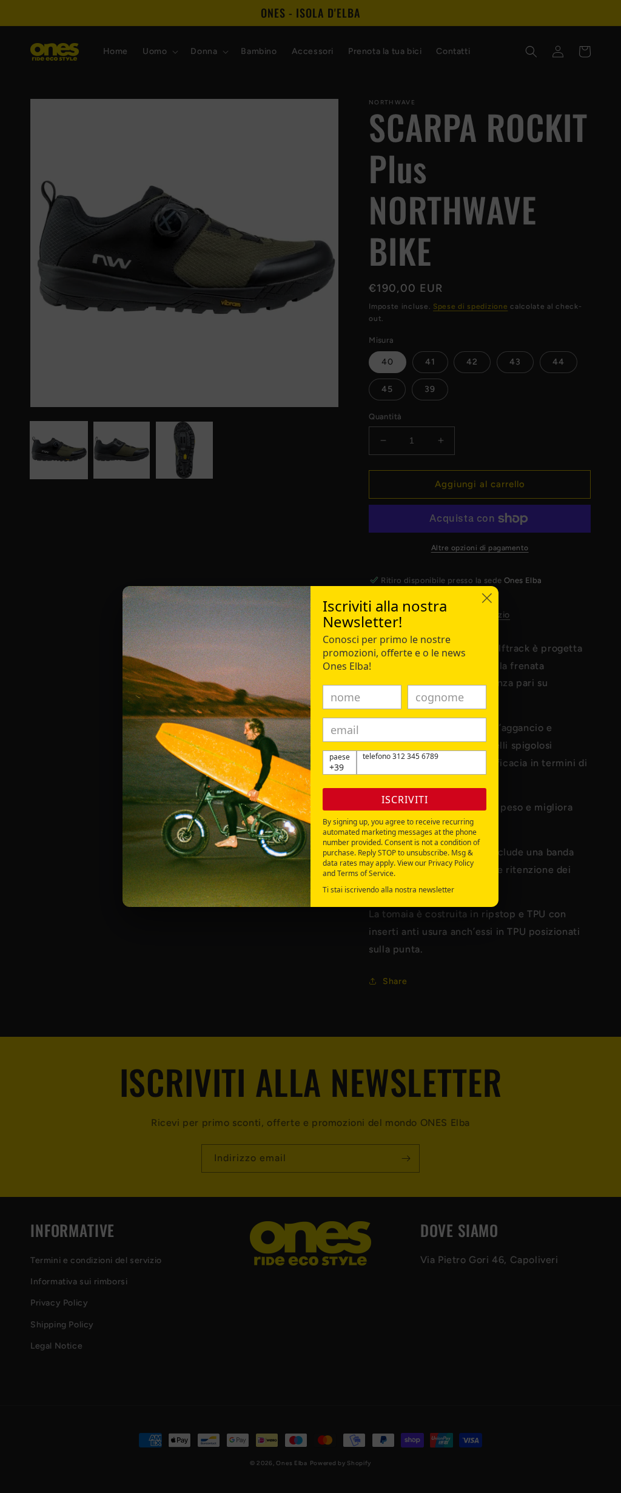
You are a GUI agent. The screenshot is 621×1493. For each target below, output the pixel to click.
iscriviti (404, 799)
